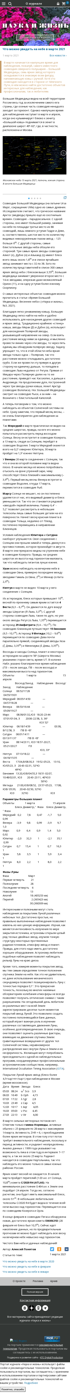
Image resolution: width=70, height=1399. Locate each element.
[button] (63, 153)
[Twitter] (52, 1249)
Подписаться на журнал (35, 37)
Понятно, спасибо (12, 1389)
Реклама (38, 1281)
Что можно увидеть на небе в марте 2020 (28, 1261)
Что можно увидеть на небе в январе (26, 1271)
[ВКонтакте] (67, 1249)
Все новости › (58, 55)
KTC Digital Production (51, 1357)
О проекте (19, 1281)
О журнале (34, 4)
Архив (53, 1281)
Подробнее (31, 1383)
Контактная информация (35, 1300)
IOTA (60, 1068)
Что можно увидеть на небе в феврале (27, 1266)
